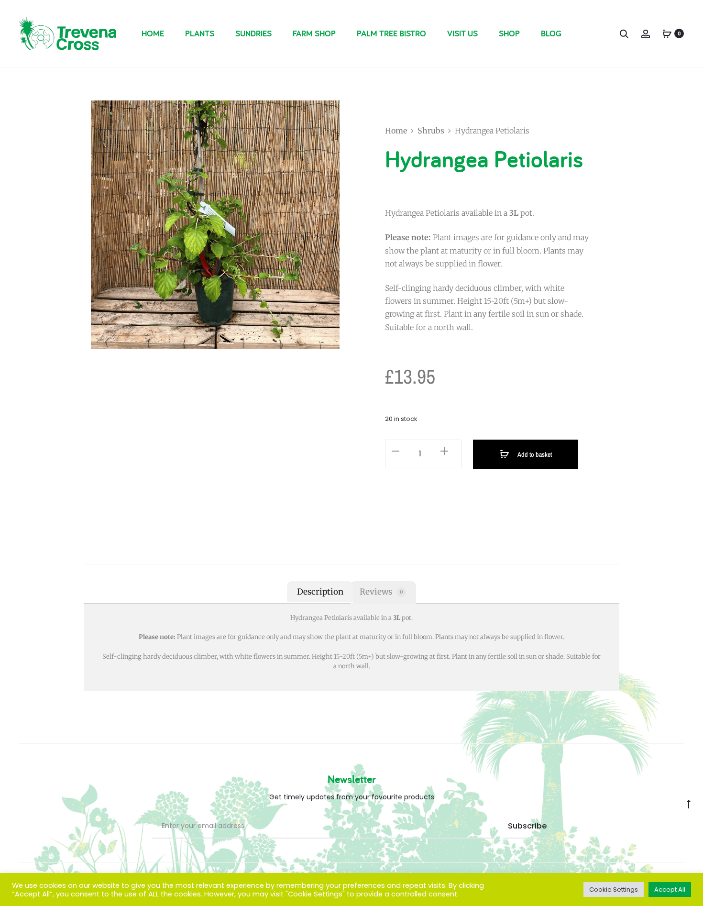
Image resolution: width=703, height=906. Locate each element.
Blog (551, 33)
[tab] (320, 591)
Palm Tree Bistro (391, 33)
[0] (667, 33)
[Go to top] (688, 803)
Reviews (381, 591)
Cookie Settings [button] (613, 889)
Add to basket (534, 454)
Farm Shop (314, 33)
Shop (509, 33)
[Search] (624, 33)
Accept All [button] (669, 889)
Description (320, 591)
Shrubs (430, 130)
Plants (199, 33)
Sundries (253, 33)
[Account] (645, 33)
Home (153, 33)
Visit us (462, 33)
